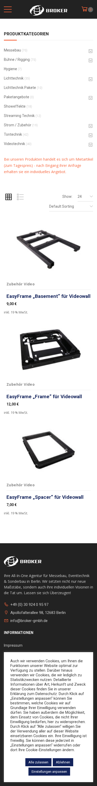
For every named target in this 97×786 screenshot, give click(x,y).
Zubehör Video (20, 283)
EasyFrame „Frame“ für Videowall (44, 396)
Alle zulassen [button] (38, 762)
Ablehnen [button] (63, 762)
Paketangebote (16, 97)
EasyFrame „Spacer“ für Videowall (45, 497)
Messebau (12, 50)
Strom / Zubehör (17, 125)
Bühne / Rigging (17, 59)
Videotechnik (14, 144)
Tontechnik (13, 134)
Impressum (13, 645)
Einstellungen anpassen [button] (49, 772)
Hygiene (10, 69)
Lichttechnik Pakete (20, 88)
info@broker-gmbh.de (29, 620)
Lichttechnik (14, 78)
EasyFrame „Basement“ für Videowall (48, 296)
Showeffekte (15, 106)
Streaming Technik (19, 116)
